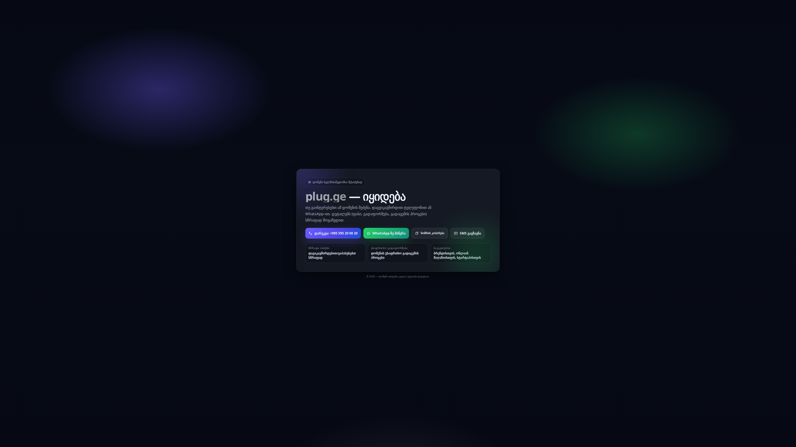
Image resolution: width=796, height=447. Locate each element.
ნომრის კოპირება (432, 233)
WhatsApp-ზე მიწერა (389, 233)
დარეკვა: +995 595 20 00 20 (336, 233)
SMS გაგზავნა (470, 233)
